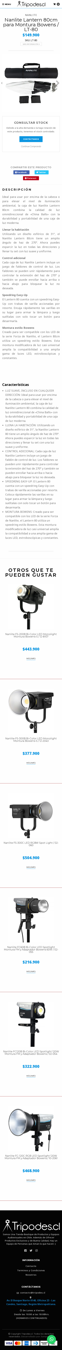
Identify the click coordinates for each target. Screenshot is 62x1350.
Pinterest (31, 178)
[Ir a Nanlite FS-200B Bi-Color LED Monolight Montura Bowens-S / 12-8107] (31, 606)
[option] (31, 83)
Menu (7, 4)
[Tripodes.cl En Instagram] (36, 1250)
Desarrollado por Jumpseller (37, 1336)
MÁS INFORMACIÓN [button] (31, 44)
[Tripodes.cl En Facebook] (25, 1250)
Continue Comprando (31, 146)
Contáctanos (31, 139)
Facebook (22, 172)
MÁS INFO (31, 658)
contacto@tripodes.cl (32, 1293)
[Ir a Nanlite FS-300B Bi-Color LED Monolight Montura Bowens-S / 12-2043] (31, 711)
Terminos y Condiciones (31, 1270)
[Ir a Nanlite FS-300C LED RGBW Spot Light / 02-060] (31, 815)
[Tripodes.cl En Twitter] (31, 1250)
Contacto (31, 1266)
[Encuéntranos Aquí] (31, 1297)
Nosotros (31, 1275)
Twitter (42, 172)
